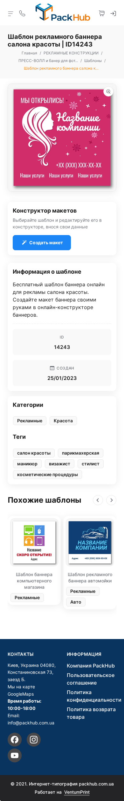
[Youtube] (15, 755)
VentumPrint (77, 792)
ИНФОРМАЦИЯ (84, 654)
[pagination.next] (111, 500)
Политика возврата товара (91, 713)
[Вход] (113, 12)
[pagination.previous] (98, 500)
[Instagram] (34, 740)
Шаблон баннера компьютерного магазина (34, 581)
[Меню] (11, 13)
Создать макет (46, 242)
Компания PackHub (91, 665)
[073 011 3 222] (22, 12)
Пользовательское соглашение (90, 679)
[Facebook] (15, 740)
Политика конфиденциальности (94, 696)
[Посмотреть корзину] (102, 12)
